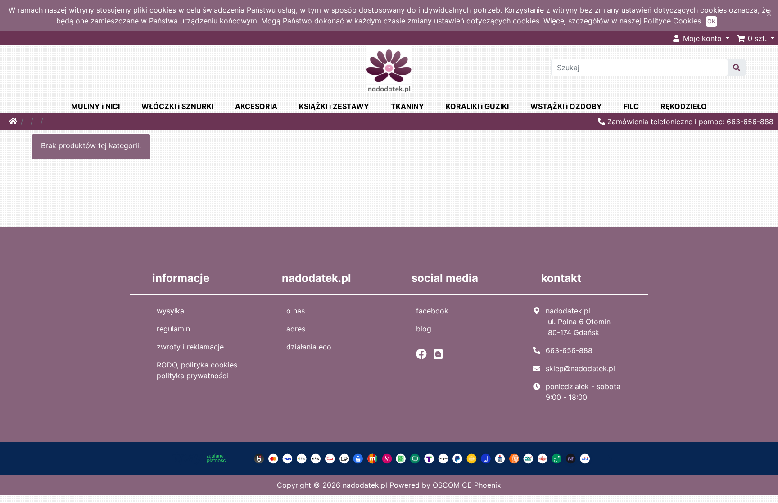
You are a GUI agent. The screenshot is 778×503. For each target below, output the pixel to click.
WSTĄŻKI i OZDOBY (566, 106)
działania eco (308, 346)
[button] (755, 38)
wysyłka (170, 310)
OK (711, 21)
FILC (631, 106)
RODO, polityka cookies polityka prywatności (197, 370)
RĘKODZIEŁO (683, 106)
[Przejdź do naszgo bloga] (441, 354)
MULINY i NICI (95, 106)
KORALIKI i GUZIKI (477, 106)
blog (423, 328)
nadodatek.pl (365, 484)
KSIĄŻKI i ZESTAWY (334, 106)
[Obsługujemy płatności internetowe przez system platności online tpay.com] (389, 457)
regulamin (173, 328)
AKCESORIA (256, 106)
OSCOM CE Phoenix (467, 484)
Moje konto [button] (702, 38)
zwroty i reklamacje (190, 346)
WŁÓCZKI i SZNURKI (177, 106)
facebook (432, 310)
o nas (295, 310)
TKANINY (407, 106)
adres (295, 328)
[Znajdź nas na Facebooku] (423, 354)
